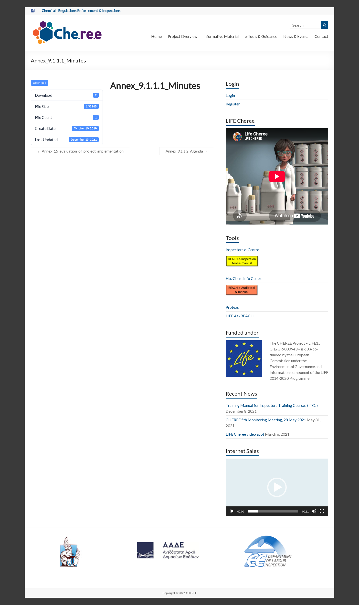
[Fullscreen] (321, 511)
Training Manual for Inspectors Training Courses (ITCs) (272, 405)
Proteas (232, 307)
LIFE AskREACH (240, 315)
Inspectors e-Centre (242, 249)
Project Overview (182, 36)
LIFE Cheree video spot (245, 434)
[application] (277, 487)
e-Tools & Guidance (261, 36)
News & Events (295, 36)
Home (156, 36)
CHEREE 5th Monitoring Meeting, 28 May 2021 (266, 419)
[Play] (232, 511)
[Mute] (314, 511)
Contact (321, 36)
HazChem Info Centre (244, 278)
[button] (277, 487)
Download (39, 82)
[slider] (273, 511)
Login (230, 95)
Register (233, 104)
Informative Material (221, 36)
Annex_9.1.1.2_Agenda (187, 151)
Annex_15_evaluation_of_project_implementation (80, 151)
